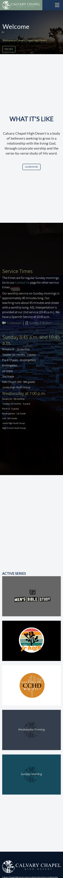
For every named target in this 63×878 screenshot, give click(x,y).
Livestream (14, 323)
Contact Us (22, 282)
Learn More (31, 167)
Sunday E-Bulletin (41, 323)
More (9, 49)
